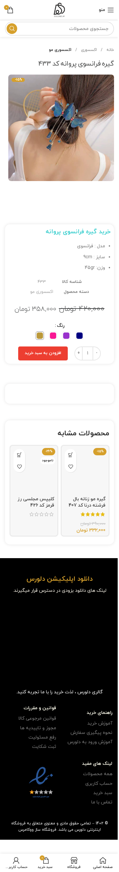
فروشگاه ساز (45, 829)
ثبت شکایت (44, 747)
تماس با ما (101, 802)
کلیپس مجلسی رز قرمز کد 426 (36, 502)
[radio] (79, 335)
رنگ (60, 326)
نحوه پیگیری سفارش (91, 733)
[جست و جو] (12, 28)
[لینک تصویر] (97, 610)
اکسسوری (88, 50)
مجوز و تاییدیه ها (38, 728)
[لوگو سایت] (59, 9)
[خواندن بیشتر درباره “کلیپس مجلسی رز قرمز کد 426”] (19, 455)
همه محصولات (97, 774)
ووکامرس (26, 829)
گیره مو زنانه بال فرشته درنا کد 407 (87, 502)
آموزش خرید (99, 723)
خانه (109, 50)
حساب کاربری (98, 783)
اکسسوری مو (60, 50)
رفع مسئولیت (42, 737)
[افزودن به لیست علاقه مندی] (70, 466)
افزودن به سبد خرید (43, 353)
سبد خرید (102, 793)
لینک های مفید (97, 764)
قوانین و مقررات (39, 708)
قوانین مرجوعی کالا (37, 718)
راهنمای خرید (99, 713)
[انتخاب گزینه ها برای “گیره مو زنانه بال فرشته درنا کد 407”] (70, 455)
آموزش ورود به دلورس (89, 742)
